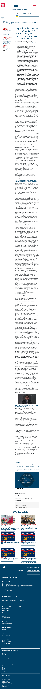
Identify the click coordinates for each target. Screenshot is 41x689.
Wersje (5, 24)
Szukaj (17, 13)
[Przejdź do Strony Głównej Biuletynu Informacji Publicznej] (34, 5)
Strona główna (5, 21)
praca (3, 614)
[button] (17, 482)
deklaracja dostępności (7, 683)
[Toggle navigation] (2, 19)
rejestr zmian (5, 686)
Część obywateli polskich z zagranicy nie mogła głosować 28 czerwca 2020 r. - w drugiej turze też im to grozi (9, 560)
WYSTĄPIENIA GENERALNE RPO (6, 43)
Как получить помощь (33, 573)
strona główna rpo (7, 568)
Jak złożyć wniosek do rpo (33, 567)
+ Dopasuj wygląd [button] (35, 0)
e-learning (4, 629)
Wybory (6, 49)
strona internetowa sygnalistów (8, 659)
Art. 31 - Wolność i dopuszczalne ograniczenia (7, 32)
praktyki (4, 616)
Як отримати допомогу (33, 570)
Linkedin (4, 668)
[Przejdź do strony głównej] (20, 5)
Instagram (4, 670)
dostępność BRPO (6, 682)
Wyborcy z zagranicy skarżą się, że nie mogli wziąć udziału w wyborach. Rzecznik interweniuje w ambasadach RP (30, 544)
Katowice (4, 652)
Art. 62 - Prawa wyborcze (6, 35)
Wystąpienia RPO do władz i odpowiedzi (7, 40)
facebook (37, 42)
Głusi (29, 13)
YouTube (4, 669)
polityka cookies (5, 685)
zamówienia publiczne (6, 617)
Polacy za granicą (8, 48)
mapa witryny (5, 681)
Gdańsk (3, 653)
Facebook (4, 665)
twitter (33, 42)
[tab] (27, 503)
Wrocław (4, 654)
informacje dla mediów (7, 623)
